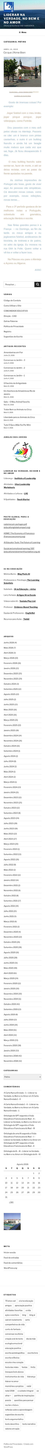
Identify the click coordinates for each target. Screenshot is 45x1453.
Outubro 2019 (10, 1004)
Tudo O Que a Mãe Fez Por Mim (17, 425)
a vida (28, 1310)
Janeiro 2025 (9, 730)
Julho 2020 (9, 958)
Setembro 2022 (11, 854)
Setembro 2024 (11, 751)
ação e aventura (12, 1315)
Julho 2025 (9, 699)
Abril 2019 (8, 1035)
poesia (8, 1400)
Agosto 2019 (9, 1014)
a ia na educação (26, 1301)
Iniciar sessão (10, 1252)
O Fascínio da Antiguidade (15, 383)
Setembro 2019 (11, 1009)
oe (38, 1391)
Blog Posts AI (24, 574)
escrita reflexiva (12, 1358)
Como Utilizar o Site (12, 306)
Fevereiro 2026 (10, 663)
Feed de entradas (11, 1258)
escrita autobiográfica (14, 1353)
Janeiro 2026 (9, 668)
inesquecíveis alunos (14, 1372)
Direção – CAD (10, 316)
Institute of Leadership (25, 478)
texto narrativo (29, 1424)
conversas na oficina (14, 1334)
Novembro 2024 (11, 741)
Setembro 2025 (11, 689)
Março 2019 (9, 1040)
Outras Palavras (11, 321)
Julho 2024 (9, 761)
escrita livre (33, 1353)
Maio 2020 (8, 968)
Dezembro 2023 (11, 797)
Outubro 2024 (10, 746)
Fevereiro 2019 (10, 1045)
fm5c (33, 1367)
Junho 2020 (9, 963)
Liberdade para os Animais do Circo (19, 417)
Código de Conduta (12, 300)
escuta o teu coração (14, 1362)
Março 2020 (9, 978)
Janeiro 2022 (9, 880)
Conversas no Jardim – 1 (14, 375)
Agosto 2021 (9, 906)
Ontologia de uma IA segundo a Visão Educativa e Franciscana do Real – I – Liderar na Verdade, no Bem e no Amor (21, 1136)
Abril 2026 (8, 653)
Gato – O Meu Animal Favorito (17, 402)
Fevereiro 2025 (10, 725)
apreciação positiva (23, 1305)
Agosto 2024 (9, 756)
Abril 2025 (8, 715)
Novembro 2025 (11, 679)
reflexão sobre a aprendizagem (18, 1410)
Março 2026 (9, 658)
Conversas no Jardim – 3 (14, 360)
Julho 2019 (8, 1020)
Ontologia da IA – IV (32, 1154)
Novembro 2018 (11, 1061)
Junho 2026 (9, 642)
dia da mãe (31, 1339)
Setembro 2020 (11, 947)
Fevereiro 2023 (10, 849)
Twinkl (26, 619)
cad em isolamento (13, 1320)
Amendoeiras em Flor (13, 352)
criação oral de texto (14, 1339)
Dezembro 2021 (11, 885)
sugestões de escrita (14, 1414)
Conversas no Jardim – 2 (14, 368)
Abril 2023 (8, 839)
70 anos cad (10, 1301)
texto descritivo (12, 1424)
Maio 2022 (8, 870)
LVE (26, 493)
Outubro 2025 (10, 684)
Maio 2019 (8, 1030)
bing (24, 1315)
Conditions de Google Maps (22, 96)
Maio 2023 (8, 834)
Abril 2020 (8, 973)
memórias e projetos (14, 1386)
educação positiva (13, 1348)
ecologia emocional (13, 1343)
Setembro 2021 (11, 901)
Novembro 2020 (11, 937)
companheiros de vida (14, 1324)
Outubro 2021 (10, 896)
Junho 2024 (9, 766)
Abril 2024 (8, 777)
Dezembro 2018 (11, 1056)
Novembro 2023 (11, 803)
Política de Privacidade (14, 326)
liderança (31, 1377)
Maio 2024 (8, 772)
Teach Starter (23, 499)
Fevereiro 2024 (10, 787)
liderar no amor (11, 1381)
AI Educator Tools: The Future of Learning (22, 542)
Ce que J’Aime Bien (15, 52)
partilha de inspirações (24, 1396)
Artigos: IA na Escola (26, 595)
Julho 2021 (8, 911)
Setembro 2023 (11, 813)
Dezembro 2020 (11, 932)
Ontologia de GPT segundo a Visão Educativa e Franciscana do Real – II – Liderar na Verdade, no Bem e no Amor (21, 1119)
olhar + (8, 1396)
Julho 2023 (9, 823)
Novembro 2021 (11, 890)
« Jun (11, 1202)
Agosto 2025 (9, 694)
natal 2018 (9, 1391)
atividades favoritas (13, 1310)
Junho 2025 (9, 704)
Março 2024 (9, 782)
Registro (7, 331)
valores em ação (12, 1429)
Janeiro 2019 (9, 1051)
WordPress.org (10, 1268)
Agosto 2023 (9, 818)
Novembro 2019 (11, 999)
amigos (8, 1305)
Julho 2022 (8, 865)
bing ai (32, 1315)
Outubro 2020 (10, 942)
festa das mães (11, 1367)
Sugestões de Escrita (13, 337)
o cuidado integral (25, 1391)
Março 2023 (9, 844)
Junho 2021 (9, 916)
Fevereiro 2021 (10, 927)
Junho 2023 (9, 828)
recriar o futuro (11, 1405)
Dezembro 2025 (11, 673)
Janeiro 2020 (9, 988)
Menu (24, 32)
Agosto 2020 (9, 952)
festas (24, 1367)
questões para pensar (23, 1400)
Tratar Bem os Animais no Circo (18, 409)
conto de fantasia (12, 1329)
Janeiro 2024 (9, 792)
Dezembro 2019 (11, 994)
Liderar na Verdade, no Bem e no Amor (22, 18)
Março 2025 (9, 720)
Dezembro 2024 (11, 735)
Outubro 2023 (10, 808)
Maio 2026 (8, 648)
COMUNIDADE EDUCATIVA (16, 311)
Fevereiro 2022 (10, 875)
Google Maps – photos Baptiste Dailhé (20, 92)
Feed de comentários (13, 1263)
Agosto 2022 (9, 859)
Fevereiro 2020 (10, 983)
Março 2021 (9, 921)
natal (29, 1386)
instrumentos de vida (14, 1377)
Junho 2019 (9, 1025)
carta (27, 1320)
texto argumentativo (14, 1419)
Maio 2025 (8, 710)
